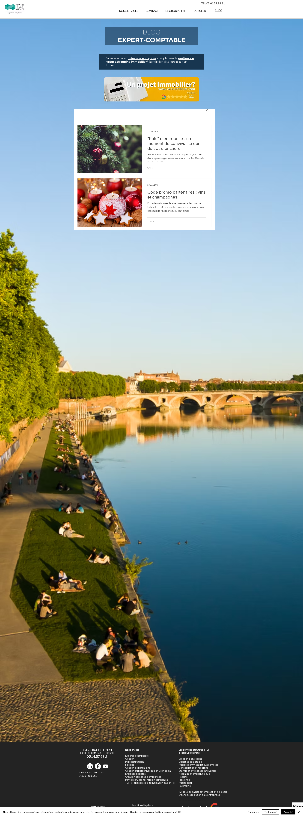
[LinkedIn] (90, 766)
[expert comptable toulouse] (98, 766)
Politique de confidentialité (168, 812)
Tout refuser (270, 812)
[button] (207, 110)
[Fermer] (299, 811)
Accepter (288, 812)
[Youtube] (105, 766)
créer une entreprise (142, 58)
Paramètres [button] (253, 812)
